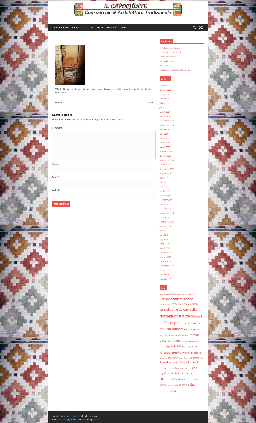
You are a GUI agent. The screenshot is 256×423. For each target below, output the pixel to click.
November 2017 (167, 265)
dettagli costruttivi (176, 316)
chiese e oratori (189, 303)
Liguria (181, 341)
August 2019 (165, 173)
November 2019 (167, 160)
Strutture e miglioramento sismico (175, 70)
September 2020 (167, 129)
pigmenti (195, 357)
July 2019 (164, 178)
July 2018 (164, 230)
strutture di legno (183, 379)
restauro (165, 368)
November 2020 (167, 125)
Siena (193, 368)
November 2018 (167, 213)
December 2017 (167, 261)
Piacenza (180, 358)
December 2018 (167, 208)
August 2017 (165, 279)
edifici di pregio (172, 322)
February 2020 (166, 151)
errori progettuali (192, 329)
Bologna (165, 299)
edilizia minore (172, 329)
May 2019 (164, 186)
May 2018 (164, 239)
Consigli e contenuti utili (170, 52)
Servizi (110, 27)
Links (123, 27)
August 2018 (165, 226)
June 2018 (164, 235)
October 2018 (166, 217)
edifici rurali (192, 323)
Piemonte (187, 358)
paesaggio (197, 352)
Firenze (168, 335)
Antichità (163, 294)
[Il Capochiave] (128, 3)
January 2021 (165, 116)
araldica (170, 294)
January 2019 (165, 204)
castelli (175, 304)
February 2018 (166, 252)
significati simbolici (170, 373)
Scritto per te (96, 27)
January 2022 (165, 90)
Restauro (164, 65)
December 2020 (167, 120)
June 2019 (164, 182)
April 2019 (164, 191)
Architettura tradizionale (171, 48)
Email (55, 177)
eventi (162, 335)
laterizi (175, 340)
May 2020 (164, 138)
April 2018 (164, 243)
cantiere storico (182, 299)
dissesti (197, 316)
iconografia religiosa (180, 335)
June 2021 (164, 107)
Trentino (184, 384)
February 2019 (166, 200)
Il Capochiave (61, 27)
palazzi (163, 357)
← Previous (58, 102)
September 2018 (167, 221)
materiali (172, 346)
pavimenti (172, 358)
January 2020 (165, 156)
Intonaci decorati (167, 61)
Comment (57, 127)
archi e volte (191, 294)
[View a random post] (201, 27)
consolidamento (171, 309)
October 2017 (166, 270)
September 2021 (167, 98)
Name (56, 164)
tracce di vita (172, 385)
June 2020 (164, 134)
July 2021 (164, 103)
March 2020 (165, 147)
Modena (187, 352)
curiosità (190, 309)
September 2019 (167, 169)
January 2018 (165, 257)
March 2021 (165, 112)
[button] (82, 27)
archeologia (179, 294)
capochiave (165, 304)
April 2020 (164, 142)
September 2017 (167, 274)
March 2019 (165, 195)
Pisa (201, 358)
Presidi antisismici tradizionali (179, 362)
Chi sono (76, 27)
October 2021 (166, 94)
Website (56, 190)
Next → (152, 102)
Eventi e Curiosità (167, 56)
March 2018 (165, 248)
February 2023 (166, 85)
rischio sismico (180, 368)
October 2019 (166, 164)
